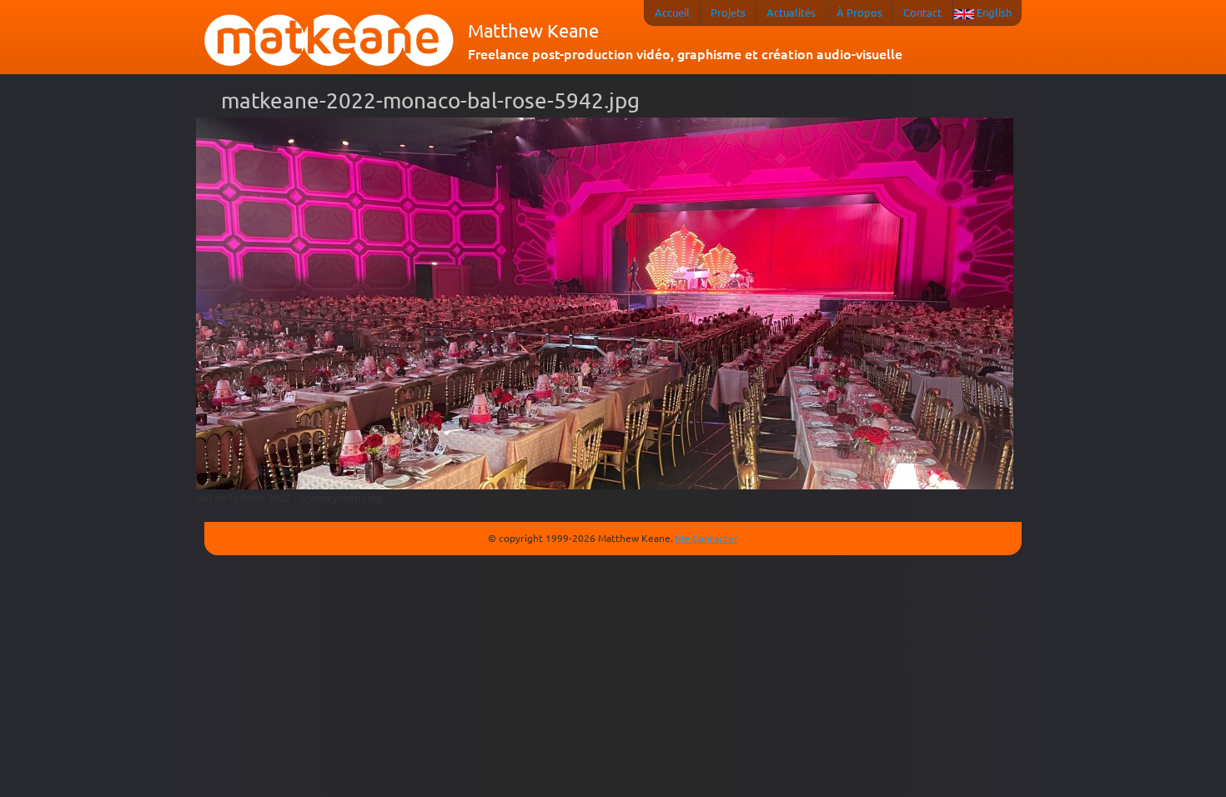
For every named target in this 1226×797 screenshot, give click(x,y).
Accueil (672, 12)
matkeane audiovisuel (329, 41)
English (994, 12)
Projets (728, 12)
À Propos (859, 12)
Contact (922, 12)
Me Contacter (707, 537)
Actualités (791, 12)
